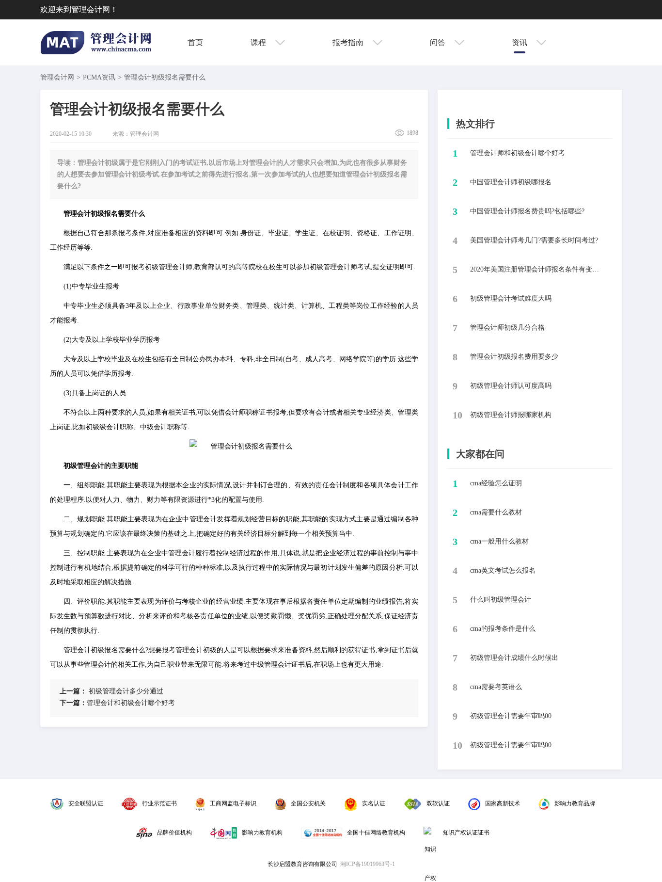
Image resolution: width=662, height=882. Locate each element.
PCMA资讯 (99, 77)
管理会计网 (57, 77)
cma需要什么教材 (496, 512)
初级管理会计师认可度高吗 (511, 385)
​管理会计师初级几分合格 (507, 327)
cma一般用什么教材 (499, 541)
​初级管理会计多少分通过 (111, 691)
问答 (438, 42)
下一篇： (73, 702)
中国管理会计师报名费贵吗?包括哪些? (527, 211)
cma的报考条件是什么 (503, 628)
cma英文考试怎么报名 (503, 570)
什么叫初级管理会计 (500, 599)
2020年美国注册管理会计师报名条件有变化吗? (537, 269)
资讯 (520, 42)
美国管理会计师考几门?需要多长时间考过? (534, 240)
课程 (259, 42)
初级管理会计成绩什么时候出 (514, 657)
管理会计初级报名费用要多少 (514, 356)
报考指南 (348, 42)
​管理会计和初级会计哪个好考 (117, 702)
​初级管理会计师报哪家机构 (511, 414)
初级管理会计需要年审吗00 (511, 716)
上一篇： (73, 691)
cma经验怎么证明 (496, 483)
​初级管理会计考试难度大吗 (511, 298)
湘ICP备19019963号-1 (367, 864)
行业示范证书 (159, 803)
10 (457, 415)
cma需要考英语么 (496, 686)
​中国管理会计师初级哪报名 (511, 182)
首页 (195, 42)
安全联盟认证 (85, 803)
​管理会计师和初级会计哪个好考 (517, 153)
